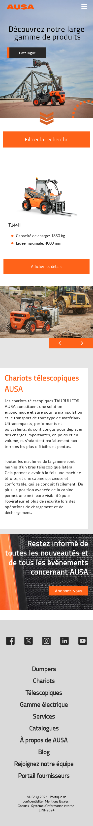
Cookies (23, 806)
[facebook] (11, 639)
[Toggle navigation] (84, 6)
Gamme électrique (44, 704)
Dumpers (44, 668)
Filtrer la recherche (46, 139)
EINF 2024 (47, 810)
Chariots (44, 680)
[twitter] (29, 639)
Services (44, 716)
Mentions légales (57, 801)
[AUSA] (20, 6)
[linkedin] (65, 639)
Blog (44, 751)
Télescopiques (44, 692)
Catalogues (44, 728)
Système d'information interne (52, 806)
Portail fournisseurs (44, 775)
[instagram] (47, 639)
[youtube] (82, 639)
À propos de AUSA (44, 740)
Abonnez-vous (68, 590)
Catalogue (27, 52)
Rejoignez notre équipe (44, 763)
